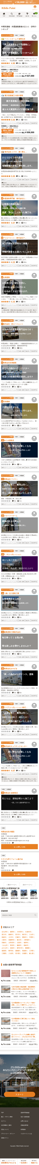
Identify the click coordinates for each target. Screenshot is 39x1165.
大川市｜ (11, 937)
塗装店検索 (12, 16)
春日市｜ (20, 940)
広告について (5, 1129)
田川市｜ (18, 934)
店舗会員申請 (24, 1125)
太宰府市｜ (12, 942)
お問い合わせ (24, 1121)
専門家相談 (19, 16)
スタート (19, 1094)
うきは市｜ (5, 945)
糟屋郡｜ (28, 948)
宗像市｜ (4, 942)
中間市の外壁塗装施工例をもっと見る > (20, 902)
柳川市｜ (25, 934)
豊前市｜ (25, 937)
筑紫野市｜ (12, 940)
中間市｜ (32, 937)
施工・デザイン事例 (6, 1117)
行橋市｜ (18, 937)
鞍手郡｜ (11, 951)
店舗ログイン (5, 1138)
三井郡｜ (32, 951)
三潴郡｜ (4, 953)
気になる (34, 14)
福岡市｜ (13, 932)
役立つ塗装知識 (25, 1117)
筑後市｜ (4, 937)
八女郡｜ (11, 953)
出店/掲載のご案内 (6, 1125)
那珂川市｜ (20, 948)
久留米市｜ (28, 932)
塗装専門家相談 (25, 1112)
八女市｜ (32, 934)
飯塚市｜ (11, 934)
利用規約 (23, 1129)
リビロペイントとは (26, 1133)
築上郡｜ (32, 953)
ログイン (3, 1121)
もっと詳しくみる (19, 847)
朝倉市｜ (27, 945)
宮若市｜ (13, 945)
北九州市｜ (5, 932)
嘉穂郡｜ (18, 951)
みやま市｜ (5, 948)
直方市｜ (4, 934)
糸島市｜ (13, 948)
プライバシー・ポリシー (8, 1133)
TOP (4, 16)
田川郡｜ (18, 953)
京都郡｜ (25, 953)
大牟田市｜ (20, 932)
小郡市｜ (4, 940)
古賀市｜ (20, 942)
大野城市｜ (27, 940)
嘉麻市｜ (20, 945)
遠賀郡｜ (4, 951)
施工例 (27, 16)
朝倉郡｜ (25, 951)
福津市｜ (27, 942)
